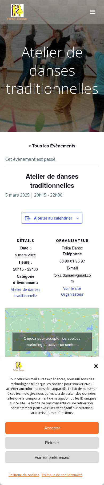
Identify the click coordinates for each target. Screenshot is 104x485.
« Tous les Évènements (52, 146)
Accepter (52, 428)
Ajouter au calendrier (53, 218)
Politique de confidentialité (62, 475)
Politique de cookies (24, 475)
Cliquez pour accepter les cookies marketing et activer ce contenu (52, 341)
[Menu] (92, 12)
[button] (96, 366)
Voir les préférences (52, 457)
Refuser (52, 442)
